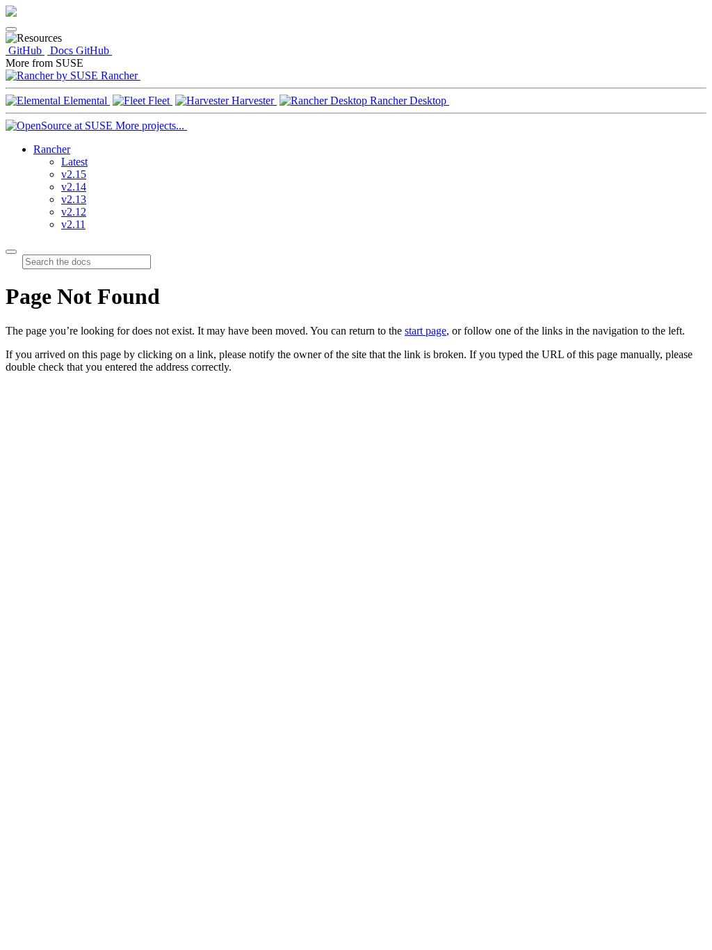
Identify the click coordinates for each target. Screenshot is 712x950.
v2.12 (73, 212)
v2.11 (73, 224)
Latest (74, 162)
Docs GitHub (79, 50)
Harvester (253, 100)
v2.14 (73, 187)
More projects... (150, 125)
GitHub (25, 50)
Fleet (158, 100)
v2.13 (73, 199)
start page (425, 331)
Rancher (119, 75)
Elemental (85, 100)
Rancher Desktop (408, 100)
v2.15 (73, 174)
